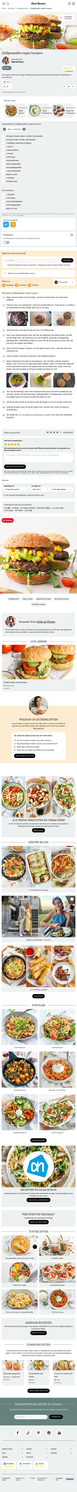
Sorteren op (9, 486)
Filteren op (36, 486)
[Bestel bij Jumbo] (13, 224)
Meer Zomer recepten (38, 1390)
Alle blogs (38, 996)
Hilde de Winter (17, 62)
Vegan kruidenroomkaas (48, 112)
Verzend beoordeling (15, 466)
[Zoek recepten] (7, 3)
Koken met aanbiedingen (38, 1200)
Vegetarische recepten (43, 599)
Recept (8, 68)
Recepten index (38, 1140)
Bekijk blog (38, 830)
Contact (32, 1478)
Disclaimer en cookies (20, 1479)
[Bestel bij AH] (6, 224)
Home (4, 8)
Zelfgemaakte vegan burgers (41, 8)
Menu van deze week (38, 1222)
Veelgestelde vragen (6, 1479)
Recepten (11, 8)
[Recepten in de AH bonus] (38, 1166)
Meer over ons (38, 728)
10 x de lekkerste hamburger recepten (35, 415)
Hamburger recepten (38, 604)
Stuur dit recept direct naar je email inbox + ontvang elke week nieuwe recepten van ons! (38, 265)
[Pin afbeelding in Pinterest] (8, 520)
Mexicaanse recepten (62, 599)
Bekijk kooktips (38, 1333)
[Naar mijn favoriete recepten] (69, 3)
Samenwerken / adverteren (42, 1479)
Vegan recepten (27, 599)
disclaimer (20, 215)
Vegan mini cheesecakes (70, 112)
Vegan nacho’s (21, 112)
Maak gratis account (25, 756)
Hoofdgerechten (22, 8)
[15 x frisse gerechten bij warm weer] (38, 797)
